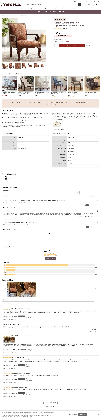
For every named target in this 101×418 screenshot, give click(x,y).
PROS (81, 1)
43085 (67, 41)
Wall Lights (55, 8)
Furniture (72, 8)
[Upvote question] (97, 200)
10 (11, 349)
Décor (64, 8)
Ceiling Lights (12, 8)
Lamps (22, 8)
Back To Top (51, 406)
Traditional (21, 15)
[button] (5, 66)
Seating (6, 15)
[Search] (79, 4)
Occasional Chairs (13, 15)
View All (18, 73)
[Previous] (5, 289)
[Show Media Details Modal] (6, 340)
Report (15, 316)
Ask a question (6, 190)
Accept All (82, 414)
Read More (76, 312)
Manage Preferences (72, 414)
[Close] (98, 414)
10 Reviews (66, 29)
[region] (50, 414)
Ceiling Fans (32, 8)
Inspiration (82, 8)
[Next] (54, 233)
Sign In (88, 1)
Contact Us (96, 1)
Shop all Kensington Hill (58, 129)
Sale (91, 8)
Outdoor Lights (43, 8)
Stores (74, 1)
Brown (26, 15)
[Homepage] (2, 16)
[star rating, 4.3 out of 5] (58, 29)
